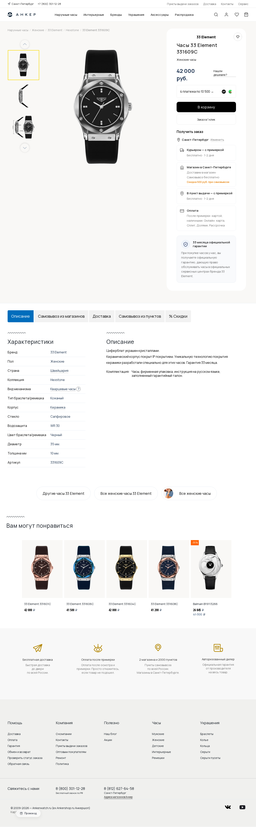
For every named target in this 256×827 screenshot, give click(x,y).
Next (25, 148)
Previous (25, 44)
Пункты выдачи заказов (182, 4)
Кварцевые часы (63, 389)
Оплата (12, 740)
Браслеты (206, 734)
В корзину (206, 107)
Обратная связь (18, 764)
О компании (64, 734)
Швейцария (59, 370)
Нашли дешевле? (220, 73)
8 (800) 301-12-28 (70, 788)
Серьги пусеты (210, 758)
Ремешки (158, 758)
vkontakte (228, 806)
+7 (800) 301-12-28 (49, 4)
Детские (158, 746)
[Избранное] (237, 14)
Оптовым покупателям (71, 752)
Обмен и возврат (19, 752)
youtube (242, 806)
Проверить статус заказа (25, 758)
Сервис (243, 4)
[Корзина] (246, 14)
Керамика (57, 407)
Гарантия (14, 746)
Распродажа (184, 15)
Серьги (205, 752)
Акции (108, 740)
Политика (62, 764)
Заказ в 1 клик (206, 119)
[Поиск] (216, 14)
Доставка (209, 4)
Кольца (205, 746)
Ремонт (61, 758)
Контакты (227, 4)
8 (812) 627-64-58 (119, 788)
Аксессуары (160, 15)
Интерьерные (94, 15)
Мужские (158, 734)
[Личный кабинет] (226, 14)
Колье (204, 740)
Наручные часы (66, 15)
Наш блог (110, 734)
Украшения (136, 15)
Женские (158, 740)
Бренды (116, 15)
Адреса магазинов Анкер (118, 797)
